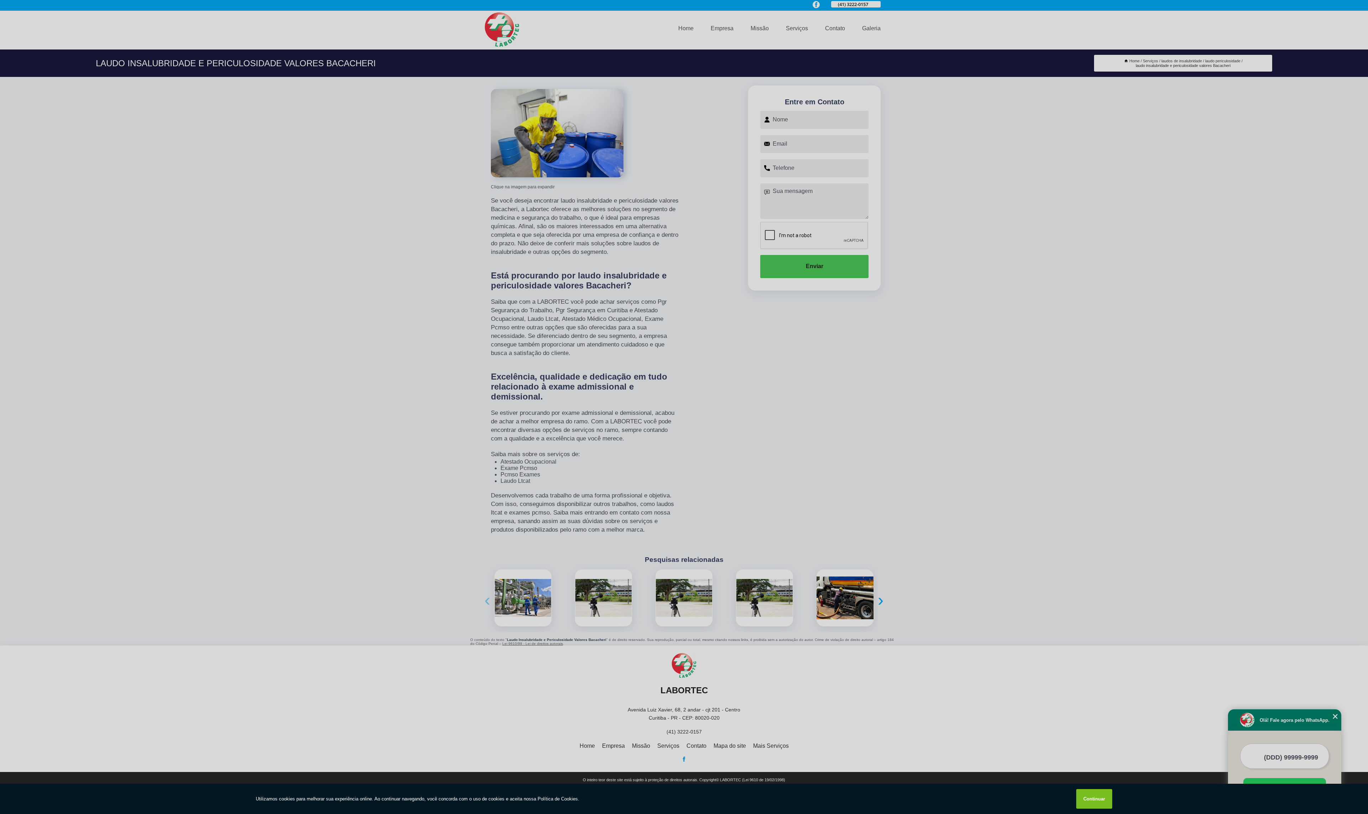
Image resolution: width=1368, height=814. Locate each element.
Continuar (1094, 799)
